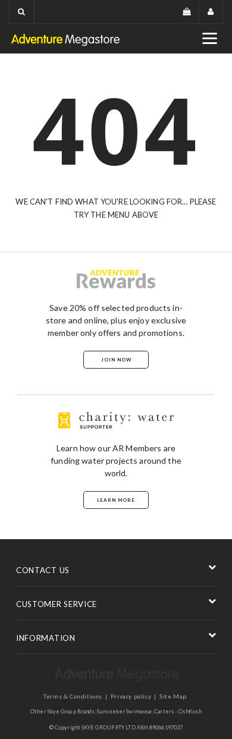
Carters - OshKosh (178, 711)
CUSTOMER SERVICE (56, 604)
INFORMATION (46, 638)
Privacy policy (131, 696)
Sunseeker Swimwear (124, 711)
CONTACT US (43, 570)
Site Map (173, 696)
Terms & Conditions (72, 696)
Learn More (116, 500)
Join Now (116, 360)
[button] (22, 11)
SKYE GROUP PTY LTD (108, 727)
